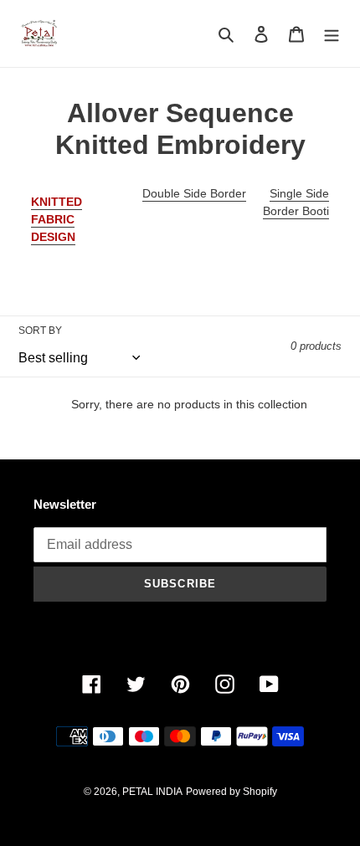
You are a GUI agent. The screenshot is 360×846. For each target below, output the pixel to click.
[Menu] (331, 34)
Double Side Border (194, 193)
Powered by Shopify (231, 791)
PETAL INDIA (152, 791)
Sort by (40, 330)
